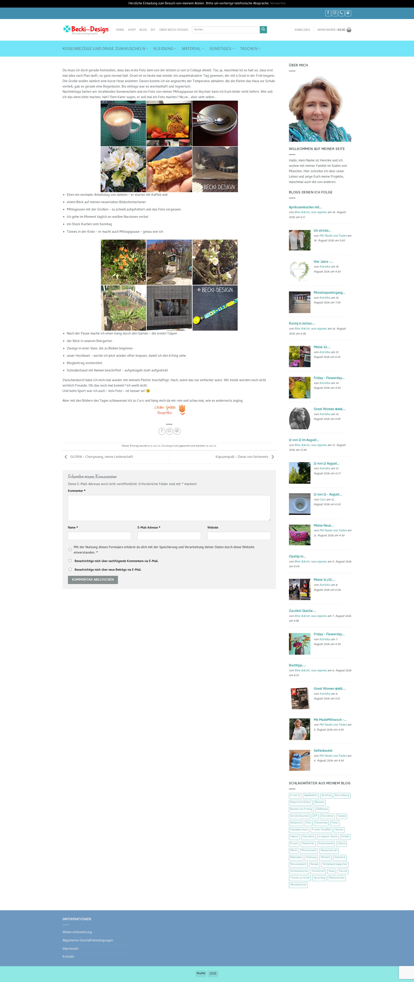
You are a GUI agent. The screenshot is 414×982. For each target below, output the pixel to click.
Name (73, 528)
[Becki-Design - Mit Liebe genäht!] (86, 30)
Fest (308, 823)
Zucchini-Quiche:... (302, 611)
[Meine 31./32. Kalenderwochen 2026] (299, 589)
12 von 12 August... (327, 464)
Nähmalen (296, 857)
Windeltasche (298, 885)
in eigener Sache (327, 837)
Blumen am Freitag (301, 809)
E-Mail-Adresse (149, 528)
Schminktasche (299, 871)
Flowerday (321, 823)
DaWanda (322, 809)
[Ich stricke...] (299, 240)
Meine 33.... (322, 347)
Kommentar (77, 491)
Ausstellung (342, 795)
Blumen (319, 802)
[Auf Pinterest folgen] (348, 13)
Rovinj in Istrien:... (302, 324)
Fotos (335, 823)
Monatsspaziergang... (329, 293)
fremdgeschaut (299, 830)
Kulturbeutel (325, 844)
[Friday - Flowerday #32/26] (299, 644)
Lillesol (341, 844)
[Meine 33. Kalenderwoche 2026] (299, 357)
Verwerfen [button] (278, 3)
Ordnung (311, 857)
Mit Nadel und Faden (333, 236)
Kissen (294, 844)
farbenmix (296, 823)
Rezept (314, 864)
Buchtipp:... (297, 665)
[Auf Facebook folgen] (328, 13)
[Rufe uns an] (342, 13)
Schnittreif (318, 871)
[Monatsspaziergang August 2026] (299, 302)
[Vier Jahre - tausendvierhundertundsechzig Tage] (299, 271)
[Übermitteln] (263, 29)
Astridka (324, 266)
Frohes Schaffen (321, 830)
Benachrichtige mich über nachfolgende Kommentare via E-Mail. (116, 561)
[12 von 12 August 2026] (299, 473)
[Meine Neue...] (299, 535)
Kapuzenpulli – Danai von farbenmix (242, 457)
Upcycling (319, 878)
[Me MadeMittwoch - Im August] (299, 729)
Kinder (345, 837)
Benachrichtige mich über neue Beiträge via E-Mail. (108, 570)
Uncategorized (170, 446)
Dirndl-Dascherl (299, 816)
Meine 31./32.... (324, 580)
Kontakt (68, 957)
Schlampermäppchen (335, 864)
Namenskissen (329, 850)
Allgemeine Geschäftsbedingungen (88, 941)
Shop (132, 29)
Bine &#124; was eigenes (311, 212)
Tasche (343, 871)
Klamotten (308, 844)
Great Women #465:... (330, 689)
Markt (293, 850)
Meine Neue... (324, 526)
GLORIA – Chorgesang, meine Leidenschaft (101, 457)
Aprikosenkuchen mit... (305, 207)
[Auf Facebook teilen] (161, 431)
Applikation (311, 795)
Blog (143, 29)
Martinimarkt (309, 850)
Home (120, 29)
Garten (339, 830)
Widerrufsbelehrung (77, 932)
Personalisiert (298, 864)
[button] (302, 30)
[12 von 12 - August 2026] (299, 504)
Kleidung (163, 48)
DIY (153, 29)
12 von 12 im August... (304, 440)
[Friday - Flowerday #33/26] (299, 388)
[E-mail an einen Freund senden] (169, 431)
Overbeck (339, 857)
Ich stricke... (322, 231)
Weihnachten (337, 878)
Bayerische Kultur (300, 802)
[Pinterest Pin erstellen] (177, 431)
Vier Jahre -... (323, 262)
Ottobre (325, 857)
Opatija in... (297, 557)
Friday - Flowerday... (329, 378)
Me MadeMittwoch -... (330, 720)
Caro (140, 401)
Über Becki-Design (173, 29)
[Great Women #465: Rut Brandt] (299, 698)
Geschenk (308, 837)
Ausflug (326, 795)
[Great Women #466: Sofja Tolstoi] (299, 419)
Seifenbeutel (323, 751)
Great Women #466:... (330, 409)
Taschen (249, 48)
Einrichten (327, 816)
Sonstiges (220, 48)
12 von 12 (155, 446)
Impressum (70, 949)
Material (191, 48)
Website (212, 528)
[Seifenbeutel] (299, 760)
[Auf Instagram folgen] (335, 13)
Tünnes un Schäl (299, 878)
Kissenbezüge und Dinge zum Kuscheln (104, 48)
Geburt (294, 837)
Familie (341, 816)
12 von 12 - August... (328, 495)
